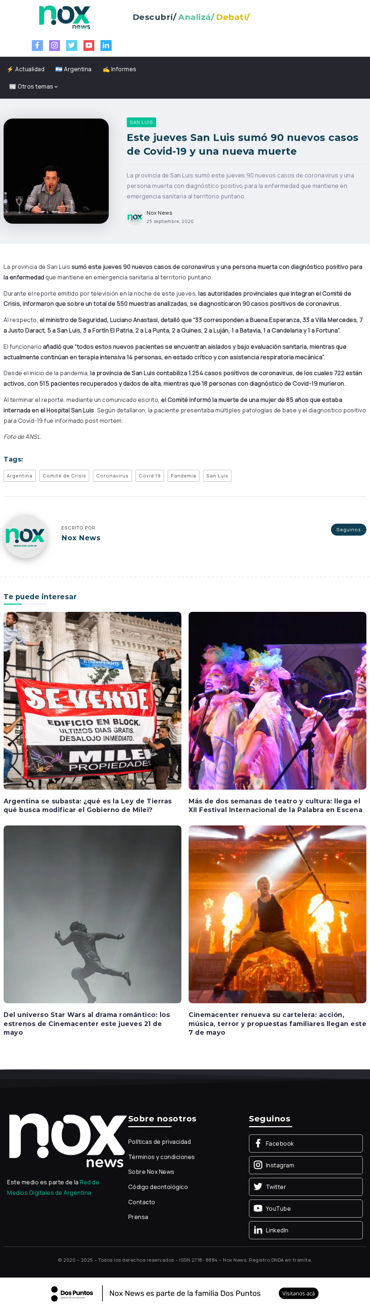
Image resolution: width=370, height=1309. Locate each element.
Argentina (20, 475)
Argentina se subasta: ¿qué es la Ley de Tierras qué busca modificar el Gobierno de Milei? (88, 805)
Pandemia (183, 475)
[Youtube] (89, 45)
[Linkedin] (106, 45)
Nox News (159, 212)
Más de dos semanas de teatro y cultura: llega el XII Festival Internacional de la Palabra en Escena (275, 805)
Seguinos (348, 529)
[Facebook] (37, 45)
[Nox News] (65, 17)
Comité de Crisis (64, 475)
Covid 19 (150, 475)
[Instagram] (55, 45)
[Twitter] (71, 45)
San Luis (217, 475)
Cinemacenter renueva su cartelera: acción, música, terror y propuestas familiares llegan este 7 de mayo (277, 1023)
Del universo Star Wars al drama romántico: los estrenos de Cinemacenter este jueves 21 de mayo (87, 1023)
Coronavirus (112, 475)
